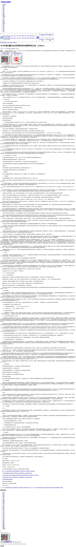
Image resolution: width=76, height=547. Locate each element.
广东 (3, 11)
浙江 (3, 24)
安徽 (3, 13)
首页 (5, 4)
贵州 (3, 27)
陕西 (30, 35)
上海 (3, 8)
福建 (3, 22)
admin (11, 48)
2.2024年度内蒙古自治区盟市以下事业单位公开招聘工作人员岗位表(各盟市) (17, 473)
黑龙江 (4, 23)
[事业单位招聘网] (5, 2)
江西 (3, 25)
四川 (3, 30)
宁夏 (3, 518)
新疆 (33, 38)
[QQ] (1, 541)
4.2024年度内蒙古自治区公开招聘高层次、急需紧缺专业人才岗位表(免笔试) (17, 477)
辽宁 (3, 18)
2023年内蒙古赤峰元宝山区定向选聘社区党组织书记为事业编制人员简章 (48, 487)
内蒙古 (4, 16)
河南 (12, 38)
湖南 (3, 15)
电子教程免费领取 (5, 53)
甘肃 (3, 20)
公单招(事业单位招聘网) (7, 541)
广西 (3, 17)
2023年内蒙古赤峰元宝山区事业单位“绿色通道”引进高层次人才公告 (17, 487)
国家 (3, 5)
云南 (3, 19)
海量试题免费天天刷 (17, 53)
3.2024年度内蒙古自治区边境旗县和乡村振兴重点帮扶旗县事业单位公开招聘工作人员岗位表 (20, 475)
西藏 (3, 526)
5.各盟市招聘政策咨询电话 (7, 479)
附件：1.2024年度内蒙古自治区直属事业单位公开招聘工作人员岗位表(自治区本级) (18, 471)
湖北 (3, 12)
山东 (3, 31)
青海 (3, 525)
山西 (9, 38)
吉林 (3, 29)
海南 (28, 38)
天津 (3, 6)
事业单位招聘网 (3, 42)
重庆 (3, 9)
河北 (12, 35)
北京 (3, 10)
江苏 (3, 26)
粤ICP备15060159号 (17, 541)
